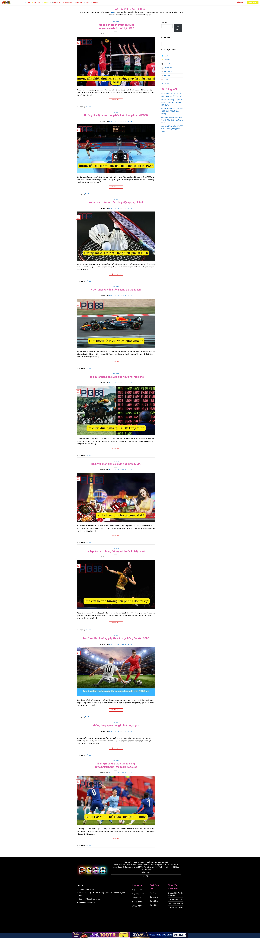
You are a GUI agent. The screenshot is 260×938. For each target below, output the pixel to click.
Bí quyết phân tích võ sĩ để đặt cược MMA (116, 463)
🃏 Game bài (78, 2)
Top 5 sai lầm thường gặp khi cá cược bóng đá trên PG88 (116, 638)
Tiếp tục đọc (116, 100)
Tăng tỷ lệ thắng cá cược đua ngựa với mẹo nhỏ (116, 376)
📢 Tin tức (87, 2)
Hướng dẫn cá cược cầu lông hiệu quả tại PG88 (115, 202)
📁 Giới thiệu (36, 2)
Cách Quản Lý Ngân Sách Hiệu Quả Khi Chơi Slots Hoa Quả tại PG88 (172, 119)
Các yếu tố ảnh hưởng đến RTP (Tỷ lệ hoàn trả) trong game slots (172, 128)
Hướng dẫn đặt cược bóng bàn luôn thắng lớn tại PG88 (116, 115)
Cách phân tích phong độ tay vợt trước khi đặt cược (116, 551)
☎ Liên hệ (96, 2)
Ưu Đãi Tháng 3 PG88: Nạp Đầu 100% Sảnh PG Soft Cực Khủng (172, 111)
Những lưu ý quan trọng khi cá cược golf (115, 725)
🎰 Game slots (67, 2)
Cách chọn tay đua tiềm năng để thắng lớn (116, 289)
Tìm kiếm (164, 22)
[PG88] (12, 2)
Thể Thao (116, 22)
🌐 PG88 (27, 2)
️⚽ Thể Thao (45, 2)
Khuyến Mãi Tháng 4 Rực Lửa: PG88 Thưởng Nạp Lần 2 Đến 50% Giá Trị (171, 102)
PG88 (125, 862)
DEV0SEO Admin (127, 34)
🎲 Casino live (56, 2)
